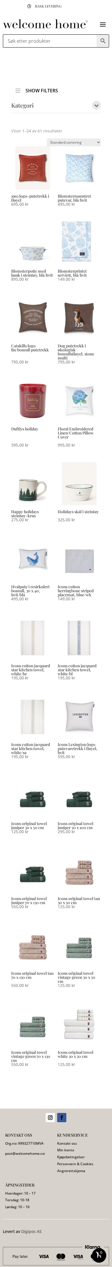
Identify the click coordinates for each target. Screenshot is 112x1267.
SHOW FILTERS (42, 89)
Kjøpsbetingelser (71, 1156)
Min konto (65, 1150)
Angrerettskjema (71, 1170)
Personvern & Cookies (75, 1163)
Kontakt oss (67, 1143)
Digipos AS (31, 1231)
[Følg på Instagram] (50, 1117)
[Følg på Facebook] (61, 1117)
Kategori (22, 105)
